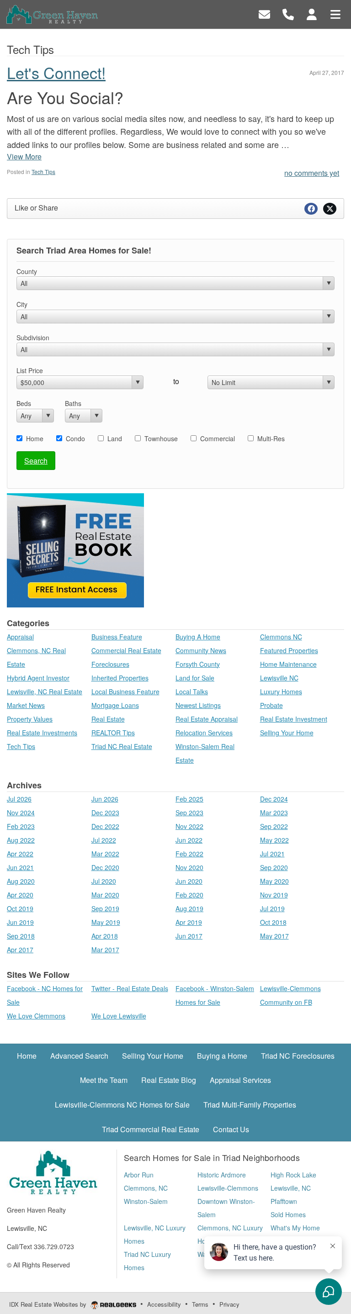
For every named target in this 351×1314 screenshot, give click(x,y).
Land (114, 438)
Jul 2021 (272, 853)
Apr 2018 (104, 935)
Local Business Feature (125, 691)
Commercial (217, 438)
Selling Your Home (287, 732)
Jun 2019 (20, 922)
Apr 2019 (189, 922)
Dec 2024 (274, 798)
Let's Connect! (56, 72)
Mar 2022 (105, 853)
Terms (200, 1304)
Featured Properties (289, 650)
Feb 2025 (189, 798)
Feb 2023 (21, 826)
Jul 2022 (103, 839)
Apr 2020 (20, 894)
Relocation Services (204, 732)
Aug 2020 (21, 881)
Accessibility (164, 1304)
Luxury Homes (281, 691)
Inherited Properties (120, 677)
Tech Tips (43, 171)
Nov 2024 (21, 812)
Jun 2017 (189, 935)
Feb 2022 (189, 853)
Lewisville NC (279, 677)
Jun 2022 (189, 839)
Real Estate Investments (42, 732)
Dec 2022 (105, 826)
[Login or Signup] (312, 13)
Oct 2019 (20, 908)
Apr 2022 (20, 853)
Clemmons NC (281, 636)
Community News (201, 650)
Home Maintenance (288, 664)
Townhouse (161, 438)
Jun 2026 (104, 798)
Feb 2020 (189, 894)
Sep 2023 (189, 812)
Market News (26, 705)
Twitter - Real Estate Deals (129, 988)
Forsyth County (198, 664)
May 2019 (105, 922)
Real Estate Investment (293, 718)
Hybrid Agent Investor (38, 677)
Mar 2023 (274, 812)
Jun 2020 (189, 881)
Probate (271, 705)
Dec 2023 (105, 812)
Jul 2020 (103, 881)
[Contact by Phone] (288, 13)
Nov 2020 (189, 867)
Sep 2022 (274, 826)
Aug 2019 (189, 908)
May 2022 (274, 839)
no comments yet (311, 173)
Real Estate (108, 718)
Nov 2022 (189, 826)
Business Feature (116, 636)
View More (24, 156)
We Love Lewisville (118, 1015)
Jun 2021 (20, 867)
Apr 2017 (20, 949)
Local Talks (192, 691)
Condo (75, 438)
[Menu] (335, 13)
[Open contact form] (264, 13)
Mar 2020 (105, 894)
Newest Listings (198, 705)
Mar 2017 (105, 949)
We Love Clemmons (36, 1015)
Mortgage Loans (115, 705)
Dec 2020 (105, 867)
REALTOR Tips (113, 732)
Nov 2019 (274, 894)
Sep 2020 (274, 867)
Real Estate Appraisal (207, 718)
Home (34, 438)
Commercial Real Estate (126, 650)
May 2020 (274, 881)
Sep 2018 (21, 935)
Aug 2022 (21, 839)
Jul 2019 (272, 908)
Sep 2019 (105, 908)
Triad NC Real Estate (121, 746)
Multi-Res (271, 438)
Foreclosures (110, 664)
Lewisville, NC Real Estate (44, 691)
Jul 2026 (19, 798)
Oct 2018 (273, 922)
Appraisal (20, 636)
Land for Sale (195, 677)
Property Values (30, 718)
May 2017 (274, 935)
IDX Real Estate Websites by (48, 1304)
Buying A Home (198, 636)
